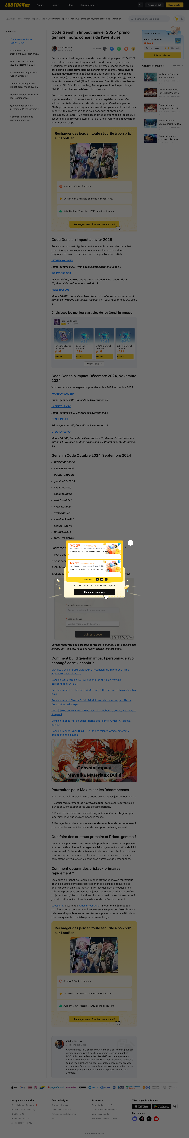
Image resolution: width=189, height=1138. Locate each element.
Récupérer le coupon (94, 592)
